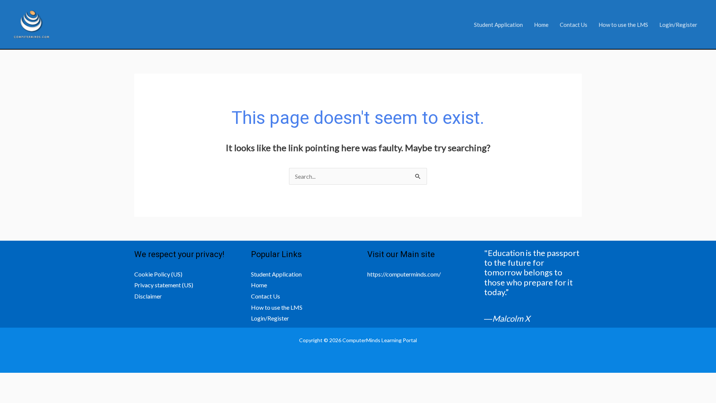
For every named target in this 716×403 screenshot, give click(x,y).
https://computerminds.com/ (404, 274)
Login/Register (678, 24)
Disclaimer (148, 296)
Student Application (498, 24)
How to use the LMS (623, 24)
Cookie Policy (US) (158, 274)
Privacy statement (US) (163, 284)
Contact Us (573, 24)
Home (541, 24)
